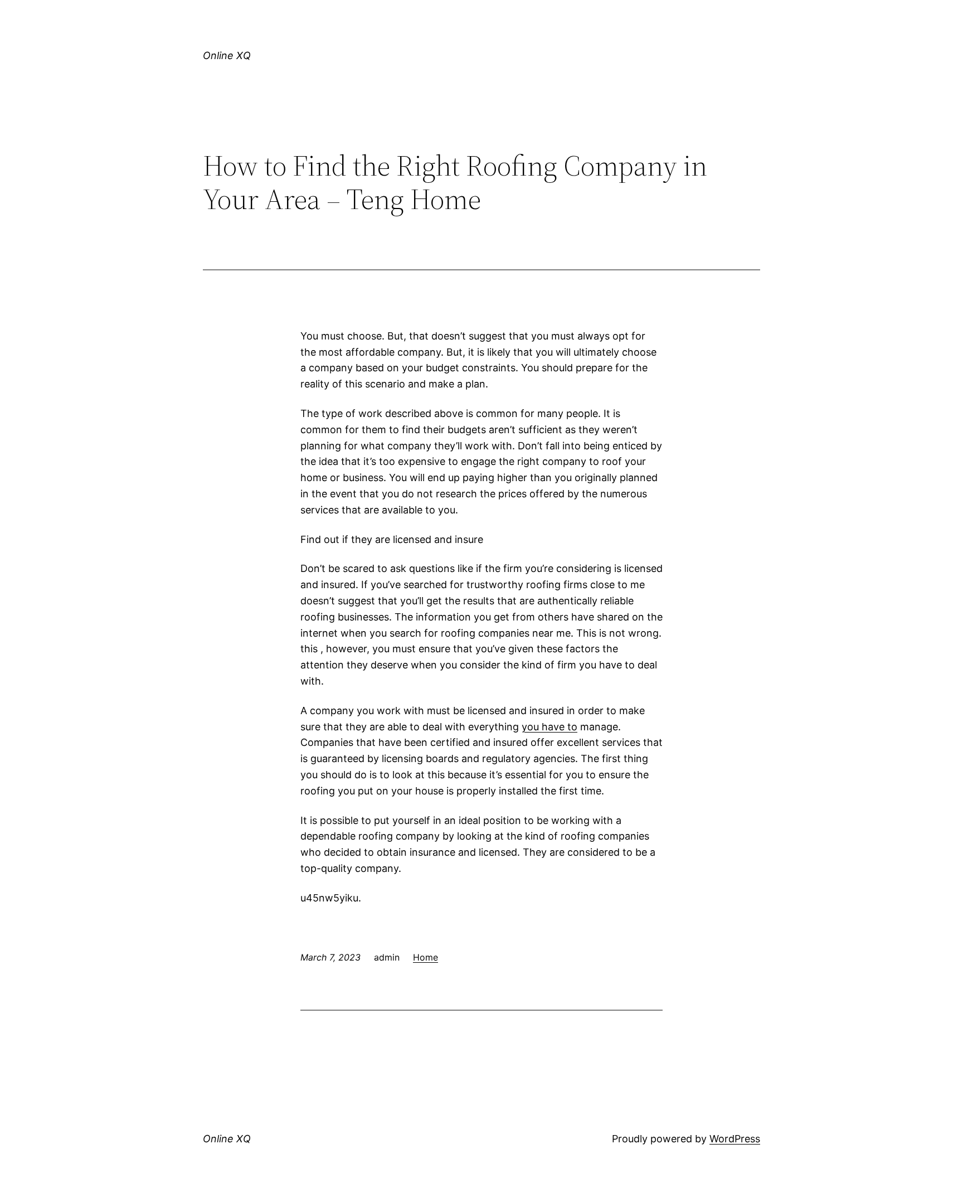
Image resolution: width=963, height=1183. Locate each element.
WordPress (734, 1139)
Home (425, 957)
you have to (549, 727)
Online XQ (227, 55)
